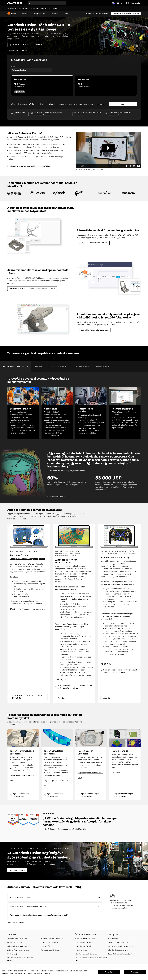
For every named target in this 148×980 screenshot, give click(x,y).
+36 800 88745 (21, 51)
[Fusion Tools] (107, 166)
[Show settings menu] (130, 166)
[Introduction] (85, 166)
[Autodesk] (15, 3)
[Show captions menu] (122, 166)
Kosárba (123, 104)
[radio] (42, 86)
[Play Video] (78, 166)
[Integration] (96, 166)
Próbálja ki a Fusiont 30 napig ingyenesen (27, 559)
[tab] (15, 366)
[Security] (101, 166)
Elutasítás (109, 972)
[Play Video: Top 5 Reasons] (108, 148)
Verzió (13, 66)
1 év (33, 104)
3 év (42, 104)
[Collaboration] (89, 166)
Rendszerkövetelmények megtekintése (23, 166)
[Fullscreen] (139, 166)
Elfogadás (135, 972)
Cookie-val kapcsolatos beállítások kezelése (32, 973)
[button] (31, 70)
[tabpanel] (74, 437)
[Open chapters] (134, 166)
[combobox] (47, 3)
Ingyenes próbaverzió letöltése (22, 775)
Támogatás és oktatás (118, 900)
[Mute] (126, 166)
